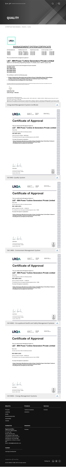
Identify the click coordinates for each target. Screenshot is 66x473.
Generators (26, 412)
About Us (24, 27)
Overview (46, 409)
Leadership (7, 412)
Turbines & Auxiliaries (29, 409)
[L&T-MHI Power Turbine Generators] (15, 3)
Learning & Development (10, 451)
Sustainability (8, 418)
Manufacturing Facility (10, 416)
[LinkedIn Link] (53, 461)
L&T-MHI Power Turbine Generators (13, 27)
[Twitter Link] (59, 461)
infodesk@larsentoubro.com (14, 443)
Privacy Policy (15, 459)
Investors (27, 426)
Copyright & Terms (8, 459)
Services (46, 406)
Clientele (7, 420)
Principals (7, 409)
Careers (7, 448)
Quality (6, 414)
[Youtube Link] (56, 461)
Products (27, 406)
